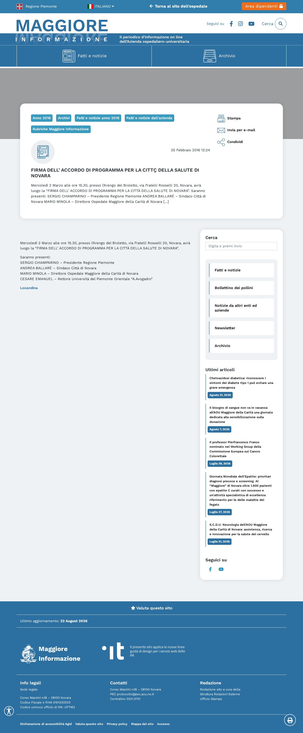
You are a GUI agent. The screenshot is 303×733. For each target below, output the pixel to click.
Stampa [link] (234, 118)
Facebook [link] (231, 24)
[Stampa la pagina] (290, 720)
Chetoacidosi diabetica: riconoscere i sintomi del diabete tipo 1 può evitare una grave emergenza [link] (241, 382)
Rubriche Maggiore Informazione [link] (61, 129)
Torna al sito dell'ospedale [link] (181, 6)
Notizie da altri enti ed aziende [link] (236, 307)
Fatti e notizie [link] (92, 55)
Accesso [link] (163, 724)
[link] (37, 6)
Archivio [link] (227, 55)
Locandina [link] (29, 288)
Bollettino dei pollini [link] (234, 288)
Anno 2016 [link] (42, 118)
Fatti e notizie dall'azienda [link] (149, 118)
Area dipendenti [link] (261, 6)
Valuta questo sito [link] (153, 608)
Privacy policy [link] (117, 724)
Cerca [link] (268, 23)
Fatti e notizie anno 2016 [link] (98, 118)
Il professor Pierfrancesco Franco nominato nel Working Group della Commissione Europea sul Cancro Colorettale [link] (235, 449)
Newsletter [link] (225, 328)
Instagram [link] (240, 24)
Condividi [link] (235, 142)
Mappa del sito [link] (142, 724)
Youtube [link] (251, 24)
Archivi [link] (64, 118)
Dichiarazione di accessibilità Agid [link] (46, 724)
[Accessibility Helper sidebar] (9, 711)
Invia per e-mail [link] (241, 130)
